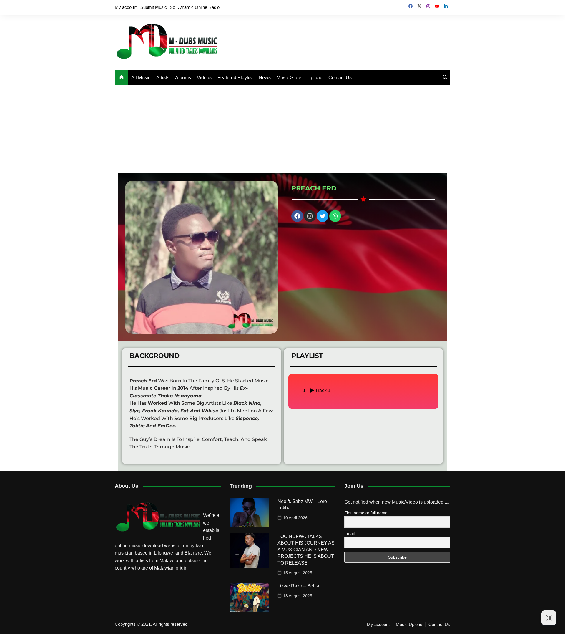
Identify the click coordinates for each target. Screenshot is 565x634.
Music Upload (409, 624)
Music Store (289, 77)
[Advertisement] (282, 129)
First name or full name (366, 512)
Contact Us (340, 77)
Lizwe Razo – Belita (298, 585)
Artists (162, 77)
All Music (140, 77)
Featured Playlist (235, 77)
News (265, 77)
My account (126, 7)
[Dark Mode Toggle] (548, 617)
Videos (204, 77)
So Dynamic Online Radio (195, 7)
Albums (183, 77)
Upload (315, 77)
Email (349, 533)
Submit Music (153, 7)
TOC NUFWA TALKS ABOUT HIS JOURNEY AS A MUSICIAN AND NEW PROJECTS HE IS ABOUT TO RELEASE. (306, 549)
